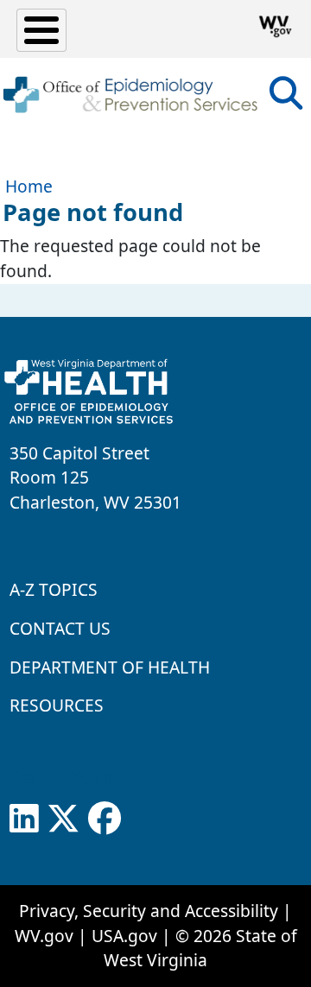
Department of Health (110, 667)
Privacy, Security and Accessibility (148, 910)
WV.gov (44, 935)
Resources (57, 705)
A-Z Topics (54, 589)
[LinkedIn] (24, 819)
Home (29, 186)
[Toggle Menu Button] (41, 30)
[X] (63, 819)
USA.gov (124, 935)
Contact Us (60, 628)
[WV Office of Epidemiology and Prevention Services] (129, 95)
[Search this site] (286, 99)
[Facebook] (104, 819)
